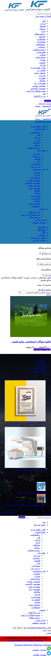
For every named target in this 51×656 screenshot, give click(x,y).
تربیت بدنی (35, 166)
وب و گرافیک (40, 96)
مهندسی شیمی (39, 86)
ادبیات (43, 23)
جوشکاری (41, 39)
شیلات (43, 55)
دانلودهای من (40, 360)
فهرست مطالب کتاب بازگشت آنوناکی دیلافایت (25, 505)
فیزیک (43, 65)
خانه (49, 277)
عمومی (42, 62)
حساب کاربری (39, 368)
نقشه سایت (40, 365)
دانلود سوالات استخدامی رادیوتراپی (30, 470)
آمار (44, 21)
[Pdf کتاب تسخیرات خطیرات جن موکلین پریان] (25, 420)
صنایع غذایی (40, 57)
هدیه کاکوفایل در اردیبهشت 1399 (31, 493)
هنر (44, 93)
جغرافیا (42, 36)
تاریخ (43, 31)
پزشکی (42, 29)
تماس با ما (41, 363)
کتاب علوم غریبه (38, 67)
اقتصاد (43, 26)
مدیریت (42, 75)
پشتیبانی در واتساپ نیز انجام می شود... (25, 640)
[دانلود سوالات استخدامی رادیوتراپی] (25, 467)
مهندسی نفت (34, 185)
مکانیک (42, 80)
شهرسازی (41, 52)
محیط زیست (40, 73)
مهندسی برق (40, 83)
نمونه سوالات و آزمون (36, 91)
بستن (48, 633)
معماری (42, 78)
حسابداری (41, 42)
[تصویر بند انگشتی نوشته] (41, 490)
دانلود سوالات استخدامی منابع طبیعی (31, 341)
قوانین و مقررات (38, 371)
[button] (42, 349)
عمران (43, 60)
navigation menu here (36, 628)
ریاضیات (42, 47)
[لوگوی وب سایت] (37, 11)
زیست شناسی (39, 49)
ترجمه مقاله (40, 34)
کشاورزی (41, 70)
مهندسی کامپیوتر (38, 88)
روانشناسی (40, 44)
